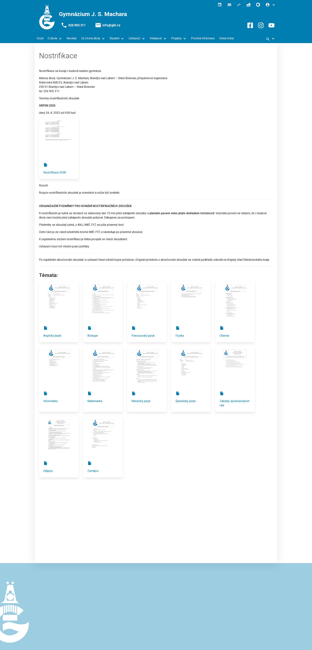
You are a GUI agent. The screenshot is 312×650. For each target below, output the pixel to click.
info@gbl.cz (111, 25)
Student (114, 38)
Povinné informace (203, 38)
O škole (52, 38)
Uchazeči (134, 38)
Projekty (176, 38)
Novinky (72, 38)
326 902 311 (77, 25)
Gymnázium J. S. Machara (93, 14)
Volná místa (226, 38)
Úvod (40, 38)
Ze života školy (90, 38)
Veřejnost (156, 38)
